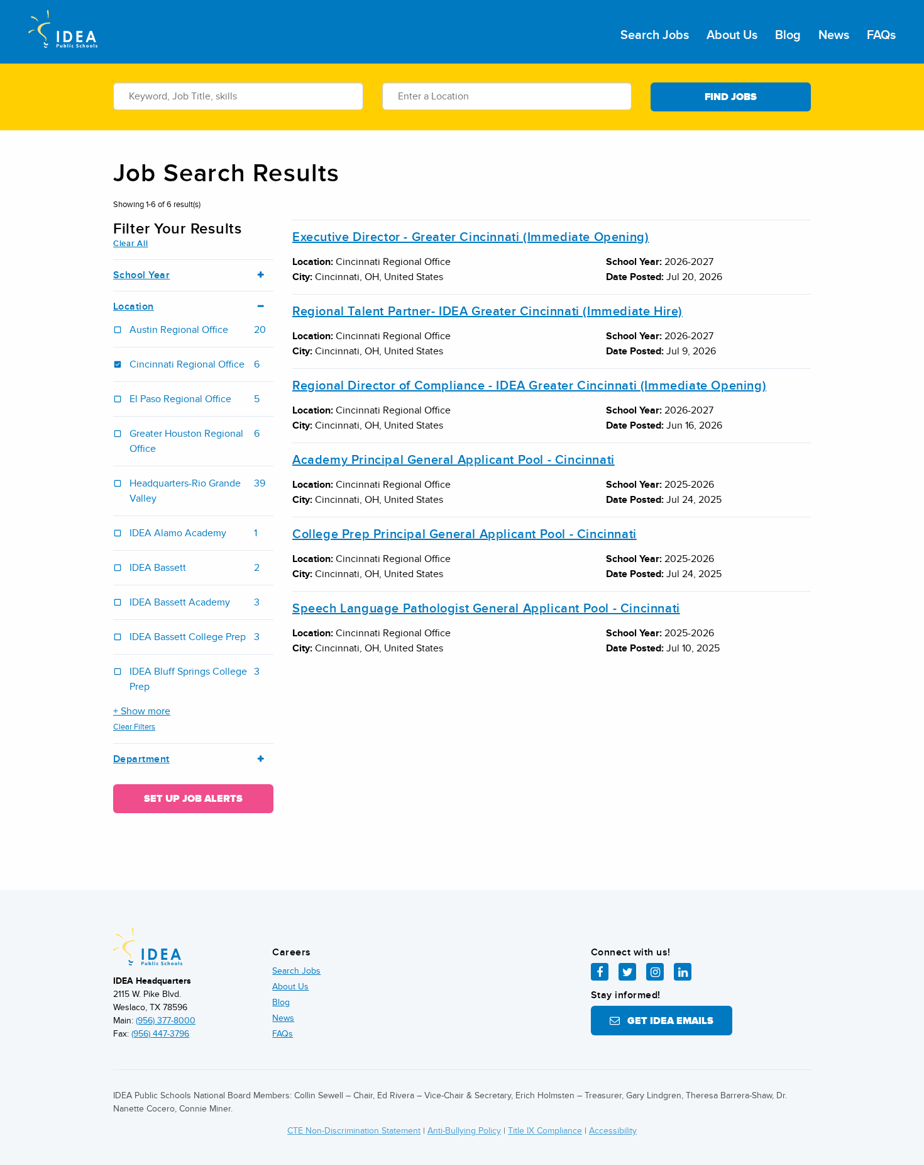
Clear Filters (134, 727)
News (833, 35)
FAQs (881, 35)
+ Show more (141, 711)
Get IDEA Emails (666, 1021)
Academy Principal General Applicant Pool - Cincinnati (453, 460)
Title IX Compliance (545, 1130)
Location (133, 307)
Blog (788, 35)
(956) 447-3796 (160, 1033)
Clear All (130, 244)
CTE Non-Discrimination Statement (354, 1130)
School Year (141, 275)
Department (141, 759)
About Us (732, 35)
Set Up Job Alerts (193, 798)
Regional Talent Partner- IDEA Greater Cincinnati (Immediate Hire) (487, 311)
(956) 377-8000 (165, 1020)
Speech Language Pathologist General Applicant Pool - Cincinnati (486, 608)
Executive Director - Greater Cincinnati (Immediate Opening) (470, 237)
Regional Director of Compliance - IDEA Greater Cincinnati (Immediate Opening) (529, 385)
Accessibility (613, 1130)
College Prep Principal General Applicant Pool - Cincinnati (464, 534)
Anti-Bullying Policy (464, 1130)
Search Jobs (654, 35)
